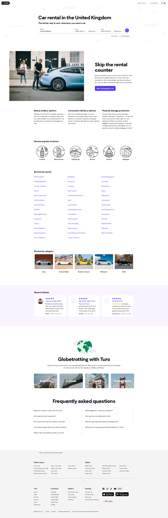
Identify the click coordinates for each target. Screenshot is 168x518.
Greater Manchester (75, 195)
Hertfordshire (39, 200)
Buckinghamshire (107, 177)
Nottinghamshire (40, 214)
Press (35, 502)
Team (35, 494)
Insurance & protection (92, 499)
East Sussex (72, 191)
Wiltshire (104, 228)
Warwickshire (106, 223)
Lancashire (105, 200)
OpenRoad (37, 504)
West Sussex (72, 228)
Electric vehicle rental (40, 473)
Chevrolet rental (90, 468)
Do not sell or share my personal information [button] (85, 511)
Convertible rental (39, 471)
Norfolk (36, 209)
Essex (103, 191)
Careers (36, 499)
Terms (47, 511)
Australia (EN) (55, 494)
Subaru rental (106, 473)
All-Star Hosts (89, 494)
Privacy (54, 511)
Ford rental (88, 471)
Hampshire (105, 195)
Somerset (37, 219)
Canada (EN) (54, 497)
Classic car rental (56, 468)
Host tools (88, 497)
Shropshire (105, 214)
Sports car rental (56, 466)
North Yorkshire (40, 237)
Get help (70, 499)
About (35, 492)
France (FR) (54, 502)
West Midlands (39, 228)
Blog (119, 488)
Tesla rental (122, 466)
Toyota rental (123, 468)
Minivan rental (72, 468)
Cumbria (71, 186)
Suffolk (104, 219)
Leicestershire (39, 205)
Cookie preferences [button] (64, 511)
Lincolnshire (72, 205)
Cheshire (71, 181)
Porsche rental (106, 471)
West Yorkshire (106, 233)
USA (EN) (53, 492)
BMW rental (88, 466)
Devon (36, 191)
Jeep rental (88, 473)
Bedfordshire (39, 177)
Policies (36, 497)
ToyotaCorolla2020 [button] (53, 301)
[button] (163, 3)
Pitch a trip (71, 494)
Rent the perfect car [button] (105, 88)
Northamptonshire (75, 209)
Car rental (114, 36)
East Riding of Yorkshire (76, 233)
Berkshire (71, 177)
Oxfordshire (72, 214)
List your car (88, 492)
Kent (69, 200)
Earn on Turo (142, 3)
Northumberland (107, 209)
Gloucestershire (40, 195)
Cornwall (104, 181)
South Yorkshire (74, 237)
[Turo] (6, 3)
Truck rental (71, 466)
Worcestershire (40, 233)
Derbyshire (105, 186)
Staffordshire (73, 219)
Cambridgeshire (40, 181)
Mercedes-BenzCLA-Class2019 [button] (88, 301)
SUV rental (54, 473)
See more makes (124, 471)
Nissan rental (106, 468)
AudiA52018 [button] (117, 301)
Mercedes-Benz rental (109, 466)
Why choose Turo (73, 492)
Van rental (54, 471)
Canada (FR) (54, 499)
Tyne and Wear (73, 223)
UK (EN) (53, 504)
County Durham (40, 186)
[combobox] (56, 31)
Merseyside (105, 205)
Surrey (36, 223)
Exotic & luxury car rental (41, 468)
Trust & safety (72, 497)
